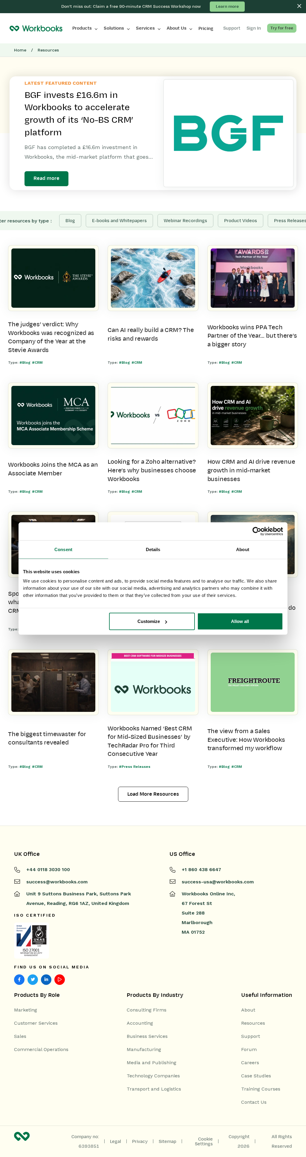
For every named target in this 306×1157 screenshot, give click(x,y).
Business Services (147, 1036)
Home (20, 50)
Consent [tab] (63, 549)
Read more (46, 178)
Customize (148, 621)
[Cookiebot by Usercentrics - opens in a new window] (257, 531)
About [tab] (242, 549)
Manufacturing (144, 1049)
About (248, 1010)
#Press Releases (134, 767)
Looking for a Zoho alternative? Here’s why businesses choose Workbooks (152, 470)
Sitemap (167, 1141)
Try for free (281, 28)
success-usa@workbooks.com (218, 882)
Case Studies (256, 1075)
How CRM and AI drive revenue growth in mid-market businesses (251, 470)
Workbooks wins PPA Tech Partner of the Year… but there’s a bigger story (252, 336)
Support (250, 1036)
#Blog (24, 362)
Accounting (140, 1023)
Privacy (140, 1141)
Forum (249, 1049)
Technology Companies (153, 1075)
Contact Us (254, 1102)
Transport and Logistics (154, 1089)
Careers (250, 1062)
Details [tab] (153, 549)
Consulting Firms (146, 1010)
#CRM (37, 362)
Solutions (114, 28)
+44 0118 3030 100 (48, 869)
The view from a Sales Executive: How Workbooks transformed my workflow (246, 739)
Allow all (240, 621)
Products (82, 28)
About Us (176, 28)
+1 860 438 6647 (201, 869)
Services (145, 28)
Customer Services (36, 1023)
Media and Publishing (151, 1062)
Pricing (205, 28)
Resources (253, 1023)
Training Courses (260, 1089)
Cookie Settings (204, 1141)
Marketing (25, 1010)
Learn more (227, 6)
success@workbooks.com (57, 882)
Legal (115, 1141)
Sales (20, 1036)
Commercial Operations (41, 1049)
